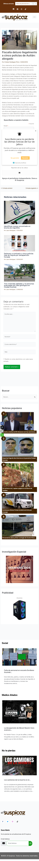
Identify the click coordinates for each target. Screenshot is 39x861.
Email (6, 126)
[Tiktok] (17, 821)
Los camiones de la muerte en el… (17, 780)
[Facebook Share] (2, 423)
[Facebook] (13, 9)
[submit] (30, 843)
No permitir (15, 158)
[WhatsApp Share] (2, 435)
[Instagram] (21, 9)
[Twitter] (17, 9)
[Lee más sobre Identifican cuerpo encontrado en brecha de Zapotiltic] (19, 212)
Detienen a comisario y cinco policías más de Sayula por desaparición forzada (18, 255)
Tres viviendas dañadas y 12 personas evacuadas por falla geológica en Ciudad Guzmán (19, 285)
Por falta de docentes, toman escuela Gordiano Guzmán (23, 3)
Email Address (5, 839)
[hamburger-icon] (34, 17)
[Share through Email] (2, 431)
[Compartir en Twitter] (2, 427)
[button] (2, 438)
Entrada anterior (6, 188)
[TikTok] (25, 9)
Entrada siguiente (32, 188)
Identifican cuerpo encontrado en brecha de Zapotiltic (17, 227)
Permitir (25, 158)
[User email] (19, 173)
